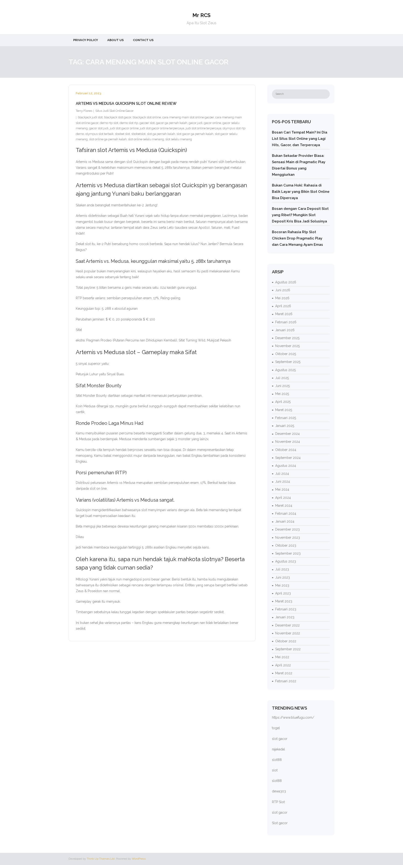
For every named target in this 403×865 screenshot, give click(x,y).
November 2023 (287, 537)
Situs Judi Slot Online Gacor (114, 111)
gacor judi (195, 123)
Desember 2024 (287, 434)
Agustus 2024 (285, 466)
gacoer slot (147, 123)
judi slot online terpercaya (203, 128)
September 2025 (287, 362)
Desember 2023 (287, 529)
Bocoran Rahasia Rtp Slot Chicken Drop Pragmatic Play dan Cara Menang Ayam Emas (297, 238)
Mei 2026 (282, 298)
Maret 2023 (283, 601)
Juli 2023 (282, 569)
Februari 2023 (285, 609)
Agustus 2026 (285, 282)
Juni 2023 (282, 577)
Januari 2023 (284, 617)
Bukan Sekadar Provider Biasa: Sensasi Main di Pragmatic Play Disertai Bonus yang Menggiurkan (298, 165)
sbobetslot (138, 134)
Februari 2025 (285, 418)
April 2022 (283, 665)
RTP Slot (278, 802)
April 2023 (283, 593)
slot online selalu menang (146, 139)
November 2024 (287, 441)
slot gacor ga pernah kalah (195, 134)
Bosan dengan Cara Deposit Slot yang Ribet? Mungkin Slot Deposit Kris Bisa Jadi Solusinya (300, 215)
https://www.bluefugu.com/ (293, 717)
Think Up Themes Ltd (101, 858)
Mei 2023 (282, 585)
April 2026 (283, 306)
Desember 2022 (287, 625)
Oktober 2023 (285, 545)
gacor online (212, 123)
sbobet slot (122, 134)
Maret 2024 (283, 505)
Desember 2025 (287, 338)
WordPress (139, 858)
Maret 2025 (283, 410)
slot (275, 770)
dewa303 (279, 791)
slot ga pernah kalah (161, 134)
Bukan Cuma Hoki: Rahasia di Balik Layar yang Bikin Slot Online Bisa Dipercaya (301, 191)
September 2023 (288, 553)
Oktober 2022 (285, 641)
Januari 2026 (285, 330)
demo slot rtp (129, 123)
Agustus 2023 (285, 561)
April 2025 (283, 402)
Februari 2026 (285, 322)
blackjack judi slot (90, 117)
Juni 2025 (282, 386)
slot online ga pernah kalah (108, 139)
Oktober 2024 (285, 450)
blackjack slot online (147, 117)
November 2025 (287, 346)
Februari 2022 (285, 681)
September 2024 (288, 458)
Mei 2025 (282, 394)
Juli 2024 (282, 473)
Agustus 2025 (285, 370)
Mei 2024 (282, 489)
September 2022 (288, 649)
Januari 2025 (284, 426)
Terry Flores (84, 111)
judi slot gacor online (124, 128)
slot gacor (279, 739)
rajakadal (278, 749)
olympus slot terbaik (99, 134)
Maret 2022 (283, 673)
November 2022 (287, 633)
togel (276, 728)
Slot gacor (280, 823)
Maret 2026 (283, 314)
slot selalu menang (178, 139)
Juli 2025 (282, 378)
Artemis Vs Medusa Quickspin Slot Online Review (126, 103)
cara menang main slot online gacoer (188, 117)
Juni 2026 (282, 290)
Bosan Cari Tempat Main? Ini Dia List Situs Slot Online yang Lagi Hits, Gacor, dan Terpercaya (299, 138)
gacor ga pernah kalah (171, 123)
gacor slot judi (98, 128)
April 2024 (283, 497)
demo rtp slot (109, 123)
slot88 (277, 760)
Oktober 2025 (285, 354)
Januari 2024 (284, 521)
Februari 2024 (285, 513)
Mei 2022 (282, 657)
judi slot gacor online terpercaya (162, 128)
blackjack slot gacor (117, 117)
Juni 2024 (282, 481)
